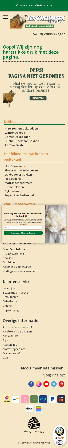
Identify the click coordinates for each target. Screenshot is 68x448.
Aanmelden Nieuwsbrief (17, 327)
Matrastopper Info (14, 349)
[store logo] (37, 21)
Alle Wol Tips (11, 336)
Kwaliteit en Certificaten (17, 331)
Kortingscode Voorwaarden (19, 271)
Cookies (8, 258)
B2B (5, 357)
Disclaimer (9, 262)
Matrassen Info (12, 353)
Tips (5, 340)
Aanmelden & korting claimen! (23, 233)
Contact (7, 306)
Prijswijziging (11, 310)
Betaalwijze (10, 301)
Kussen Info (10, 344)
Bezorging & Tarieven (16, 292)
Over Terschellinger (14, 249)
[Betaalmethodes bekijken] (7, 402)
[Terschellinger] (61, 385)
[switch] (59, 442)
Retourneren (10, 297)
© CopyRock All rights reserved (34, 442)
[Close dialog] (64, 206)
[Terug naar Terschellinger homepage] (34, 106)
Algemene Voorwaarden (17, 266)
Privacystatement (13, 253)
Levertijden (9, 288)
